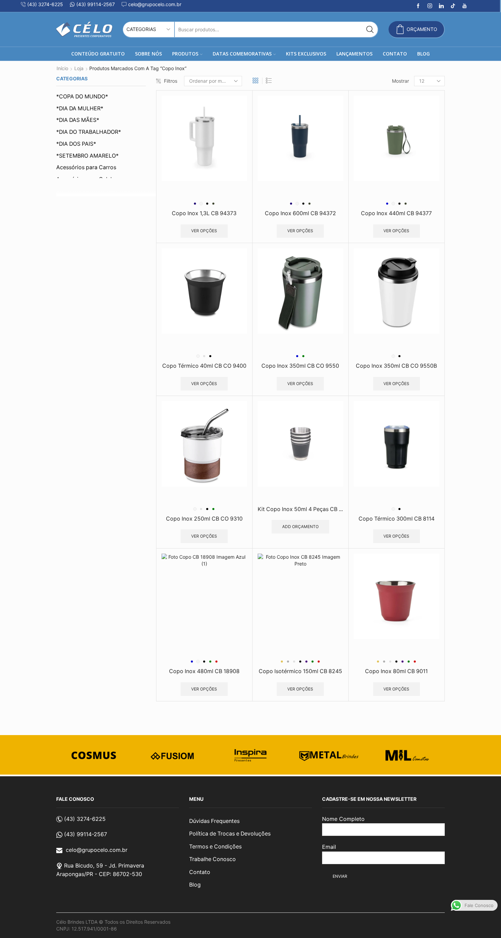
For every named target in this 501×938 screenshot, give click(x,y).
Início (62, 68)
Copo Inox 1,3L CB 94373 (204, 213)
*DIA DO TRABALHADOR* (88, 132)
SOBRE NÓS (148, 53)
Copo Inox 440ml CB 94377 (396, 213)
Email (329, 846)
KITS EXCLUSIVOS (306, 53)
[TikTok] (453, 6)
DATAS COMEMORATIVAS (242, 53)
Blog (195, 884)
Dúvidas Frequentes (214, 821)
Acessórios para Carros (86, 167)
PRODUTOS (185, 53)
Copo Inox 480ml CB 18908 (204, 671)
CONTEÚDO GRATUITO (98, 53)
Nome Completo (343, 818)
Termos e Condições (215, 846)
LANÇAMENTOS (354, 53)
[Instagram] (429, 6)
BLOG (423, 53)
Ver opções (204, 230)
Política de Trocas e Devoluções (230, 833)
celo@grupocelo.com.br (96, 849)
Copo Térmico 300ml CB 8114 (397, 518)
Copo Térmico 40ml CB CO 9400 (204, 366)
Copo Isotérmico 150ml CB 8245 (300, 671)
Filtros (170, 81)
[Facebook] (418, 6)
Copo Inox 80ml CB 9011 (396, 671)
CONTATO (395, 53)
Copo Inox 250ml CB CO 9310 (204, 518)
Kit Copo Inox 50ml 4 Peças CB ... (300, 509)
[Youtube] (464, 6)
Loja (79, 68)
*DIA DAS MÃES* (77, 120)
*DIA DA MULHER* (79, 108)
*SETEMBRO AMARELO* (87, 156)
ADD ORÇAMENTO (300, 526)
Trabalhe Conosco (212, 859)
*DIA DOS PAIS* (76, 144)
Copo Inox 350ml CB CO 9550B (396, 366)
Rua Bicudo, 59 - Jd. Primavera (104, 865)
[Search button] (370, 29)
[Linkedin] (441, 6)
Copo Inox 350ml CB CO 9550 (300, 366)
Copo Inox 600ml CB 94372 (300, 213)
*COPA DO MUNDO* (82, 96)
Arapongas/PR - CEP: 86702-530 (99, 874)
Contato (199, 872)
